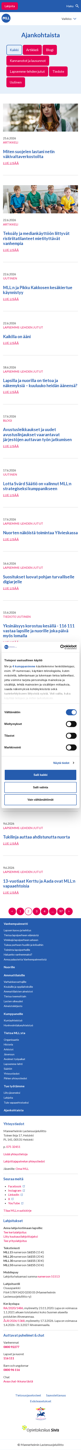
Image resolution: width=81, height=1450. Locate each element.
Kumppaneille (13, 1014)
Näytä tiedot (61, 762)
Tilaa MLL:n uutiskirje (17, 1210)
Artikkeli (32, 50)
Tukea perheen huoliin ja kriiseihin (23, 944)
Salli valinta (40, 787)
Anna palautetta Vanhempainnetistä (25, 959)
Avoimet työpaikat (14, 1059)
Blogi (49, 50)
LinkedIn (13, 1194)
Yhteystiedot (12, 1073)
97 (61, 911)
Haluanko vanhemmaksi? (18, 954)
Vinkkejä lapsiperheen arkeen (21, 939)
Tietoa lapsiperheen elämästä (21, 935)
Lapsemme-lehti (13, 1063)
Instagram (14, 1190)
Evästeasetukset (40, 1401)
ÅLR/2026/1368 (14, 1320)
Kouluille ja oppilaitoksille (18, 986)
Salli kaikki (40, 774)
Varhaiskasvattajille (15, 981)
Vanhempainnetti (16, 923)
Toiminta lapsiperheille (17, 949)
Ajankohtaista (14, 1110)
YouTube (14, 1203)
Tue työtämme (14, 1086)
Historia (8, 1044)
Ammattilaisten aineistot (18, 991)
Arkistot (9, 1049)
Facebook (14, 1186)
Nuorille (9, 967)
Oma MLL (22, 1168)
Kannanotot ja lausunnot (28, 60)
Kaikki (14, 50)
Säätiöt (8, 1068)
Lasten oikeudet (13, 1001)
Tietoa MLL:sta (14, 1033)
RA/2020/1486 (13, 1308)
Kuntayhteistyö (13, 1020)
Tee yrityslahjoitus (15, 1241)
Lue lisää (11, 163)
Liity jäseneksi (12, 1092)
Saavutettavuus (56, 1395)
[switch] (71, 724)
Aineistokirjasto (13, 1006)
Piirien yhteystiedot (15, 1078)
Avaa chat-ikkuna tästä (18, 1381)
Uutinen (16, 82)
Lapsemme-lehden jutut (27, 71)
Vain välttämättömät (40, 799)
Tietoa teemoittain (15, 996)
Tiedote (58, 71)
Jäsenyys (9, 1054)
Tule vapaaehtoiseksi (16, 1102)
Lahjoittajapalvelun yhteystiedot (24, 1161)
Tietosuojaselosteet (28, 1395)
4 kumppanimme (23, 666)
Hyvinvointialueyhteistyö (18, 1025)
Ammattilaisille (14, 975)
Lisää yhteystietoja (15, 1154)
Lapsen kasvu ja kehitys (17, 930)
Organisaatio (11, 1039)
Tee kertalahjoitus (15, 1232)
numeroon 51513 (48, 1276)
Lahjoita (10, 6)
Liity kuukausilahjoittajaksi (20, 1236)
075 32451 (13, 1146)
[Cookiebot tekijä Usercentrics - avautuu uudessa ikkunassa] (60, 647)
